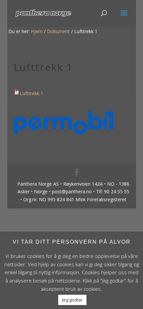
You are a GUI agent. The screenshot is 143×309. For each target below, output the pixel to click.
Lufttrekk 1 (31, 93)
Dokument (58, 31)
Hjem (37, 31)
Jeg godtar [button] (72, 300)
